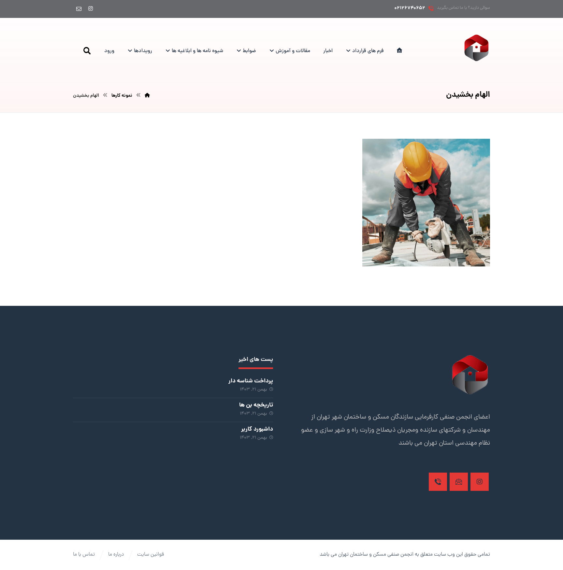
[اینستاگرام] (90, 8)
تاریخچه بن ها (256, 405)
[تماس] (438, 482)
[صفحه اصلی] (147, 95)
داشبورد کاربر (257, 429)
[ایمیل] (79, 8)
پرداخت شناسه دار (250, 381)
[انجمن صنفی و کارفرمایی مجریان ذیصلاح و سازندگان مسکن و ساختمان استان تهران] (476, 47)
